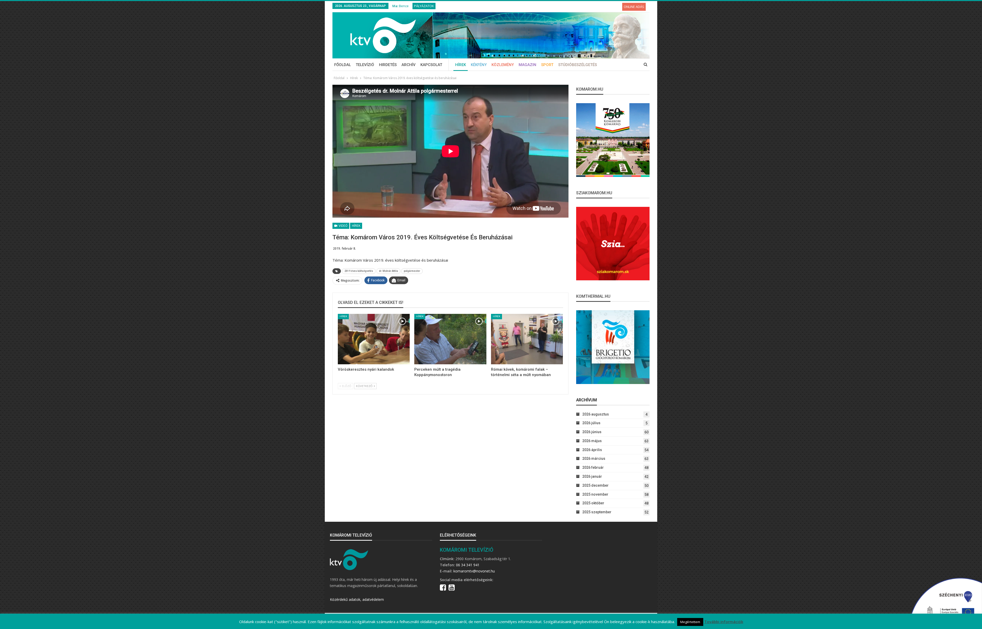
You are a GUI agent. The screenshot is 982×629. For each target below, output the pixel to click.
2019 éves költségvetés (358, 271)
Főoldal (342, 64)
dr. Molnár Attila (388, 271)
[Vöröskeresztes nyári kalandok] (374, 339)
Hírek (460, 64)
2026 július (591, 423)
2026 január (592, 476)
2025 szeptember (596, 512)
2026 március (593, 458)
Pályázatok (424, 6)
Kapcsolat (431, 64)
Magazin (527, 64)
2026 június (591, 432)
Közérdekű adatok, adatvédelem (357, 599)
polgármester (412, 271)
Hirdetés (388, 64)
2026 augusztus (595, 414)
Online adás (634, 6)
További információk (723, 621)
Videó (343, 226)
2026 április (592, 450)
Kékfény (479, 64)
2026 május (592, 441)
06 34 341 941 (467, 564)
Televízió (365, 64)
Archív (408, 64)
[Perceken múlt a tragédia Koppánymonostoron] (450, 339)
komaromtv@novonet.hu (474, 571)
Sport (547, 64)
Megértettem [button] (690, 622)
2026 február (593, 467)
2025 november (595, 494)
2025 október (593, 503)
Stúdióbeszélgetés (577, 64)
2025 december (595, 485)
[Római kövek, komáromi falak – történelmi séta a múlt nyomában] (527, 339)
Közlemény (503, 64)
